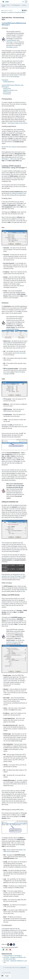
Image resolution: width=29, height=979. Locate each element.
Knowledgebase (15, 5)
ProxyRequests (7, 93)
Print (24, 10)
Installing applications (8, 81)
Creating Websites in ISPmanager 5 (12, 955)
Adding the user (10, 90)
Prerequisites (5, 80)
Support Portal (5, 5)
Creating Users (7, 88)
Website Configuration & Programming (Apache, (14, 12)
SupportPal (23, 967)
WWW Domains (7, 92)
